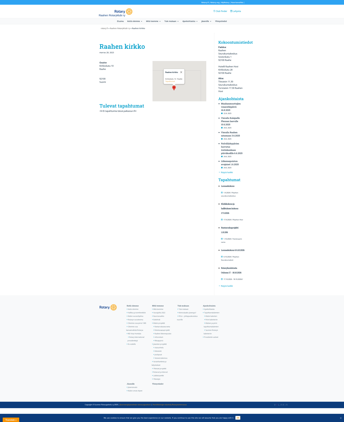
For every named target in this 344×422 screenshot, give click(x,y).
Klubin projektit (159, 323)
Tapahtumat (170, 81)
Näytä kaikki (227, 172)
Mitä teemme (152, 21)
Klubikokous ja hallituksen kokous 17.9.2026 (229, 208)
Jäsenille (205, 21)
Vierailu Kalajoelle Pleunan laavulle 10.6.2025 (230, 121)
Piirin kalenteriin (211, 320)
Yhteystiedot (221, 21)
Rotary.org (214, 2)
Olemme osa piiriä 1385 (137, 323)
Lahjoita (237, 11)
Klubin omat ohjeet (135, 391)
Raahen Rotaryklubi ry (120, 28)
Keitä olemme (133, 21)
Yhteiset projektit (159, 368)
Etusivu (120, 21)
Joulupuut (158, 354)
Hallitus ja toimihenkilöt (137, 313)
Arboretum (159, 337)
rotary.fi (104, 28)
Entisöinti (158, 351)
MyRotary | (226, 2)
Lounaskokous (227, 186)
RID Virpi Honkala (134, 333)
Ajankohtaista (188, 21)
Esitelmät (156, 320)
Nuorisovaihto (237, 2)
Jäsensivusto (132, 387)
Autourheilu (159, 347)
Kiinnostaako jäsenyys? (187, 313)
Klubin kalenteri (211, 316)
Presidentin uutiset (211, 337)
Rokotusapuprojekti (162, 330)
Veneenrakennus (161, 358)
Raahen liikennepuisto (163, 333)
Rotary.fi (205, 2)
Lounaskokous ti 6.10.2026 (232, 250)
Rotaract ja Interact (160, 372)
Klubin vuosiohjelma (135, 316)
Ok (238, 418)
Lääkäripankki (158, 375)
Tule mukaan (170, 21)
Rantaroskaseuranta (162, 327)
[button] (174, 88)
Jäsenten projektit (160, 344)
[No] (340, 418)
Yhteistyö (156, 379)
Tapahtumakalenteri (211, 313)
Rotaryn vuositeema (135, 320)
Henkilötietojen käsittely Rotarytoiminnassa (170, 404)
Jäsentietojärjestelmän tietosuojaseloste (135, 404)
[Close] (181, 72)
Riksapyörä (159, 340)
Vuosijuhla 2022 (159, 313)
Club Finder (221, 11)
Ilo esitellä (132, 344)
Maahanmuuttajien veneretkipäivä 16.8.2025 (231, 106)
